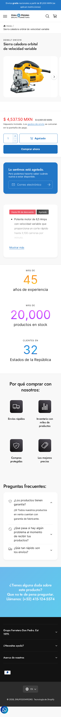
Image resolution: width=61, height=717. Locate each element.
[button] (5, 16)
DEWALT (7, 40)
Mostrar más (16, 247)
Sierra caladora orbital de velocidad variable (26, 29)
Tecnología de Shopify (44, 699)
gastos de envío (36, 124)
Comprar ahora (30, 149)
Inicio (9, 26)
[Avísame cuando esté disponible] (49, 185)
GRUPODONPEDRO (24, 699)
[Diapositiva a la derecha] (54, 77)
